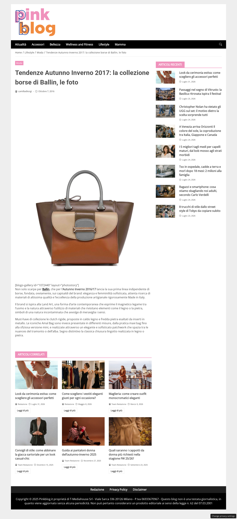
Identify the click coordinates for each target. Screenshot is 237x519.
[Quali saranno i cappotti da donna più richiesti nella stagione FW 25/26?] (130, 431)
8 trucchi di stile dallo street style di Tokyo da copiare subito (200, 209)
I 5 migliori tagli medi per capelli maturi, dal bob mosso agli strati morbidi (200, 151)
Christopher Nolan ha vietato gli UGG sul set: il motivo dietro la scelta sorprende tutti (200, 111)
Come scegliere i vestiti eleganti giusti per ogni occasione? (82, 396)
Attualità (20, 44)
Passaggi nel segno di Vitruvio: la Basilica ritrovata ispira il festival (200, 92)
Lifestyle (104, 44)
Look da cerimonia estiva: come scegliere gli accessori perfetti (35, 396)
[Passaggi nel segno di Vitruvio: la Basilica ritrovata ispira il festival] (165, 94)
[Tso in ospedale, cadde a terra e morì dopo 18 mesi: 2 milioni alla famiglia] (165, 171)
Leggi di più (23, 410)
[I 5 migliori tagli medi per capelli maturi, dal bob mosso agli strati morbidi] (165, 151)
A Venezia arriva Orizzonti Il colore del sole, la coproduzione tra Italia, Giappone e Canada (200, 131)
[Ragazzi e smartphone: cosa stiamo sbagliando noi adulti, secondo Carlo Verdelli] (165, 191)
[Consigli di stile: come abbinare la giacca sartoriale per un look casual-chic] (36, 431)
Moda (19, 63)
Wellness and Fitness (79, 44)
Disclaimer (140, 489)
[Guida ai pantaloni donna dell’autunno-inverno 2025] (83, 431)
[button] (220, 44)
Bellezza (55, 44)
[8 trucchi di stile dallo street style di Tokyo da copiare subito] (165, 211)
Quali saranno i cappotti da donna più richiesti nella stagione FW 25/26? (126, 454)
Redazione (97, 489)
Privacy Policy (118, 489)
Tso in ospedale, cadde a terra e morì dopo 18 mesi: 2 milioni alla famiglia (200, 171)
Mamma (120, 44)
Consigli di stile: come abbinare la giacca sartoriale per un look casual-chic (35, 454)
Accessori (38, 44)
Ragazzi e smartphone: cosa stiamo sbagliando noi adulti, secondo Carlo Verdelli (198, 191)
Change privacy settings (223, 515)
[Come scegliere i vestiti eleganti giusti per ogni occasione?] (83, 375)
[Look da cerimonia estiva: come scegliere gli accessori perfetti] (36, 375)
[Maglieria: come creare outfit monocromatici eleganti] (130, 375)
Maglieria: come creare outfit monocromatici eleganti (127, 396)
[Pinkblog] (35, 22)
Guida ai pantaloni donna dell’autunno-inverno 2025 (79, 452)
